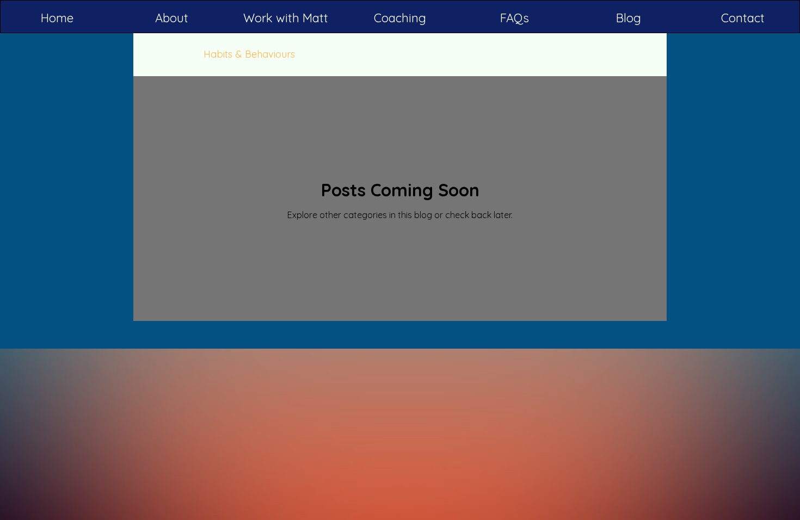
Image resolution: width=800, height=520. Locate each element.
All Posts (163, 54)
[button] (286, 18)
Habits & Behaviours (249, 54)
